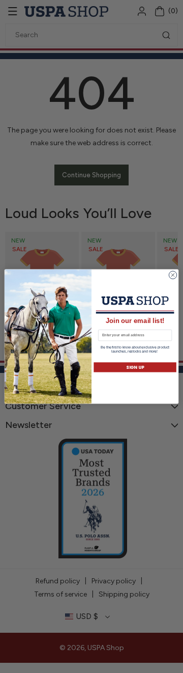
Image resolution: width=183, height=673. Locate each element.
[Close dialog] (172, 275)
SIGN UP (135, 367)
